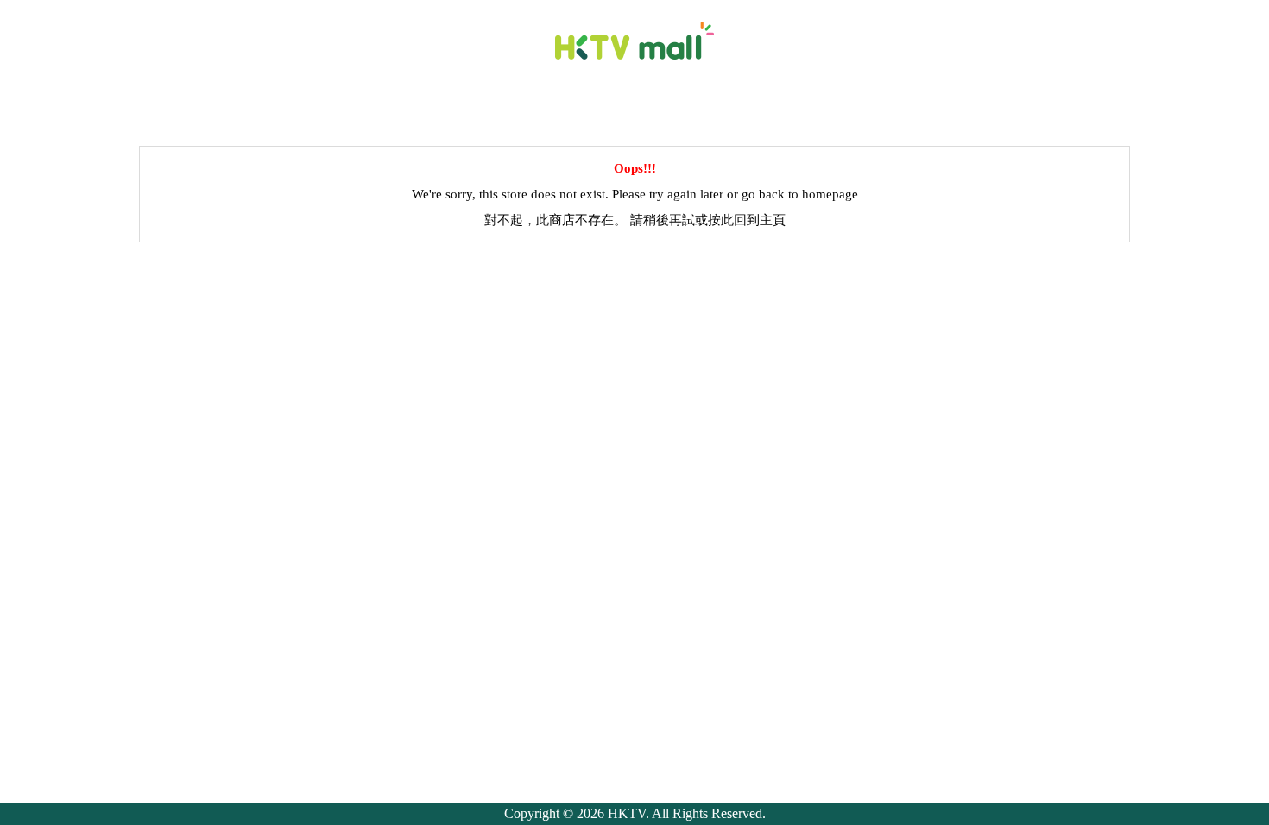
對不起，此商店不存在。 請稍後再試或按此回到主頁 (635, 220)
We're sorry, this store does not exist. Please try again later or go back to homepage (635, 194)
